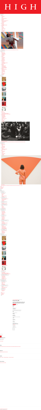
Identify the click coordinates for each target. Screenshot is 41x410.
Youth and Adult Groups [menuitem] (4, 21)
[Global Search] (1, 295)
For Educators (12, 357)
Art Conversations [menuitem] (3, 57)
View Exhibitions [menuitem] (3, 112)
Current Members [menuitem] (3, 71)
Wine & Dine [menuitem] (3, 219)
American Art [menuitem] (3, 86)
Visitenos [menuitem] (2, 194)
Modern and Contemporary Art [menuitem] (4, 265)
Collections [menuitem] (2, 76)
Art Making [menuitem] (3, 58)
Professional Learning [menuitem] (4, 65)
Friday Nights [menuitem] (3, 216)
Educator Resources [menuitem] (3, 276)
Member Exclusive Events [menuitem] (4, 69)
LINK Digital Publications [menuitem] (4, 118)
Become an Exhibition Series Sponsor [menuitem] (5, 113)
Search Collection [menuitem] (3, 115)
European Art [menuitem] (3, 96)
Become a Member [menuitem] (3, 144)
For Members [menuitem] (2, 68)
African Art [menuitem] (3, 81)
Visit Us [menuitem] (2, 15)
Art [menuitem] (1, 75)
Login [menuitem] (2, 29)
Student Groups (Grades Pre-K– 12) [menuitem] (5, 20)
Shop (0, 357)
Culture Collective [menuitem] (3, 218)
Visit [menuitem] (1, 14)
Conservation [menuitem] (3, 117)
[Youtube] (2, 363)
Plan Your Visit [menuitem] (3, 193)
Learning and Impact (8, 346)
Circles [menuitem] (2, 145)
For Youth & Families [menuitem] (3, 60)
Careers (6, 346)
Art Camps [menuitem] (3, 61)
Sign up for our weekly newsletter (3, 362)
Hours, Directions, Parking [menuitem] (4, 18)
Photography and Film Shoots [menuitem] (4, 203)
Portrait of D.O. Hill (16, 300)
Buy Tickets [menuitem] (3, 73)
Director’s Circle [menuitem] (3, 283)
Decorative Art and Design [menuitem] (4, 91)
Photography (17, 299)
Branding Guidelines (14, 346)
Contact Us (11, 346)
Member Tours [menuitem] (3, 231)
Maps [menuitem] (2, 17)
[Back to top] (1, 335)
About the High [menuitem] (2, 25)
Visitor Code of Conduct (18, 346)
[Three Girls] (20, 324)
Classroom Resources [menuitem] (4, 66)
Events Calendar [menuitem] (3, 52)
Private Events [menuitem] (2, 23)
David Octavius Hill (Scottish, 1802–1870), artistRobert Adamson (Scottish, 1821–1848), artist (19, 302)
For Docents (10, 357)
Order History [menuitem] (3, 31)
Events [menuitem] (3, 210)
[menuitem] (21, 32)
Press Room (4, 346)
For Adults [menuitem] (2, 56)
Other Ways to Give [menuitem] (3, 147)
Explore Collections (14, 299)
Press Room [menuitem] (3, 206)
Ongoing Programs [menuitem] (3, 53)
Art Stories (2, 357)
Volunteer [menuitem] (3, 148)
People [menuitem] (2, 26)
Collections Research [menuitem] (4, 277)
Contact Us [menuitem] (3, 207)
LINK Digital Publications (6, 357)
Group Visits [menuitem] (3, 197)
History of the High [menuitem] (3, 28)
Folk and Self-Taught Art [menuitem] (4, 260)
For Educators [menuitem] (2, 64)
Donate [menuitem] (2, 150)
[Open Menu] (1, 190)
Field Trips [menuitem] (3, 225)
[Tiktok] (1, 363)
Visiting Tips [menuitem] (3, 196)
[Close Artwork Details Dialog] (16, 304)
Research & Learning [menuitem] (3, 114)
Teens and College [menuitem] (3, 63)
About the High (1, 346)
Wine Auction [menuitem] (3, 213)
